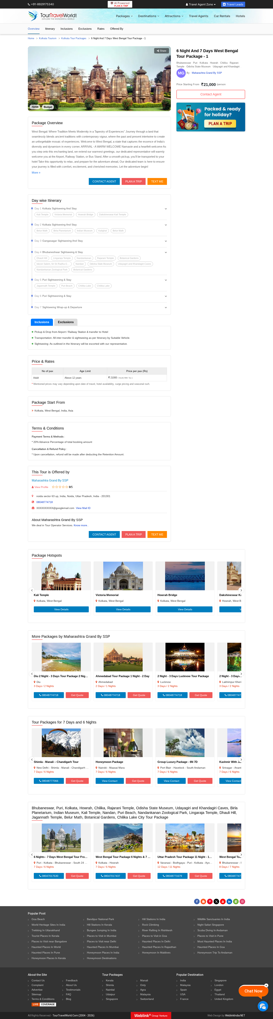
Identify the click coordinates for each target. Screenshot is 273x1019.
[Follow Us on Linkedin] (229, 901)
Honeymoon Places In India (103, 952)
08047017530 (49, 875)
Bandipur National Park (100, 919)
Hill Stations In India (153, 919)
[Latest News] (203, 901)
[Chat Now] (263, 1006)
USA (182, 994)
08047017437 (111, 875)
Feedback (72, 980)
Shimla (110, 985)
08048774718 (44, 502)
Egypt (217, 989)
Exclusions (85, 28)
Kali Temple (41, 595)
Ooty (143, 985)
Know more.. (81, 525)
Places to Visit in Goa (154, 935)
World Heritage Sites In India (48, 924)
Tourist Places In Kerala (45, 935)
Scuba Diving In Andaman (212, 930)
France (184, 998)
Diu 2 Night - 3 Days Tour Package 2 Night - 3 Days (66, 676)
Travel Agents (198, 16)
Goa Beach (38, 919)
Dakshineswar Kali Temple (236, 595)
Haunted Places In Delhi (156, 941)
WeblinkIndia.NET (235, 1015)
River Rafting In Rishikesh (157, 930)
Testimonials (73, 989)
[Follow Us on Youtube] (223, 901)
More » (36, 172)
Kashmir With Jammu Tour (236, 761)
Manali (144, 980)
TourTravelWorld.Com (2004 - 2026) (73, 1015)
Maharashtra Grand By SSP (50, 480)
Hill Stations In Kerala (99, 924)
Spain (183, 989)
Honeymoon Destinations (101, 958)
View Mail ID (83, 508)
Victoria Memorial (107, 595)
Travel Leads (235, 4)
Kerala (109, 980)
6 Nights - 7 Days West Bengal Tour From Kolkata (66, 856)
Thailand (219, 994)
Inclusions (67, 28)
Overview (34, 28)
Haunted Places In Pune (46, 952)
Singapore (112, 998)
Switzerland (147, 998)
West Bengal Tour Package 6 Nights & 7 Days (125, 856)
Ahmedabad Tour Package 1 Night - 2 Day (122, 676)
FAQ (68, 994)
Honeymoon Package (109, 761)
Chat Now (253, 991)
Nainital (110, 989)
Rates (101, 28)
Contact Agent (104, 181)
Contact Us (38, 980)
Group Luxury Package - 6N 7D (177, 761)
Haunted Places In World (46, 946)
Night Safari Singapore (210, 924)
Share (163, 50)
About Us (71, 985)
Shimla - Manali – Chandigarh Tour (56, 761)
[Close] (266, 985)
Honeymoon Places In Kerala (49, 958)
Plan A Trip (133, 181)
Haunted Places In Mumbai (103, 946)
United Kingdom (223, 998)
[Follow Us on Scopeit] (236, 901)
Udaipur (110, 994)
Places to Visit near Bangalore (49, 941)
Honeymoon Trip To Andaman (214, 952)
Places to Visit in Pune (210, 935)
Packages (123, 16)
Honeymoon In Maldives (156, 952)
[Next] (241, 590)
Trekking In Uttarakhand (46, 930)
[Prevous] (32, 590)
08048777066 (49, 780)
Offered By (116, 28)
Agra (143, 989)
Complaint (37, 985)
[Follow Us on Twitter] (216, 901)
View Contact (109, 780)
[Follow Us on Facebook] (197, 901)
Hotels (240, 16)
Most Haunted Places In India (214, 941)
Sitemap (36, 994)
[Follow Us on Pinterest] (210, 901)
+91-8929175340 (42, 4)
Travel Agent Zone (201, 4)
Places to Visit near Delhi (101, 941)
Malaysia (145, 994)
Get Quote (77, 695)
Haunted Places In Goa (211, 946)
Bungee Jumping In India (101, 930)
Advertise (37, 989)
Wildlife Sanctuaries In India (213, 919)
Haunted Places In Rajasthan (159, 946)
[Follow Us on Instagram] (242, 901)
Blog (68, 998)
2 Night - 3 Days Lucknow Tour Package (183, 676)
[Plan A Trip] (210, 130)
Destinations (147, 16)
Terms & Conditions (43, 998)
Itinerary (50, 28)
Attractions (173, 16)
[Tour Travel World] (52, 16)
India (183, 980)
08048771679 (173, 875)
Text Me (157, 181)
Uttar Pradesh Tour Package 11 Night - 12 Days (187, 856)
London (218, 985)
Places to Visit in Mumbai (101, 935)
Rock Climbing (150, 924)
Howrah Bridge (167, 595)
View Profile (41, 487)
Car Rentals (222, 16)
